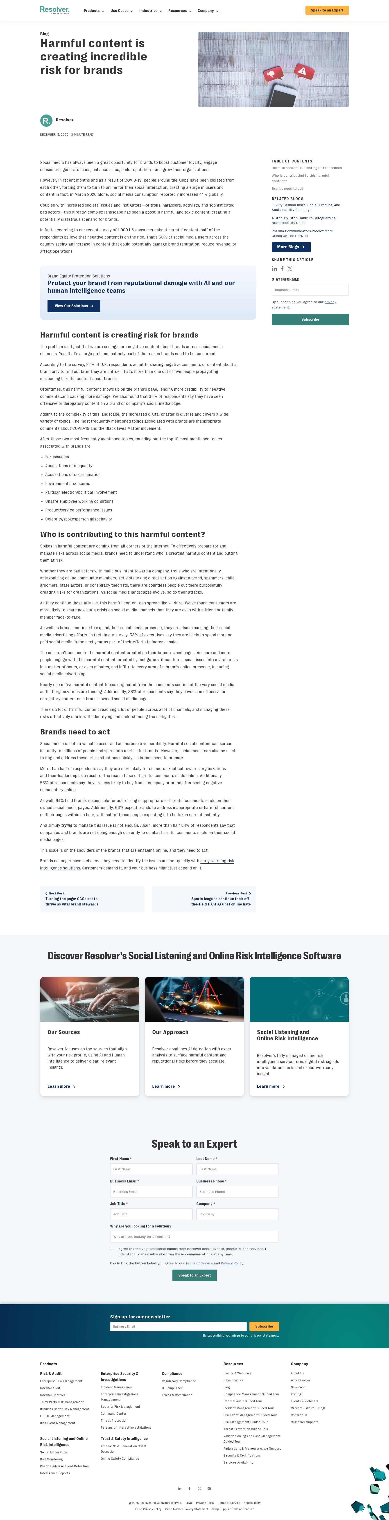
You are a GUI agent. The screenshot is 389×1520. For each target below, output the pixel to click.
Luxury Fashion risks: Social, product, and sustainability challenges (306, 207)
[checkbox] (111, 1248)
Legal (188, 1502)
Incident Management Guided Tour (249, 1408)
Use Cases (120, 11)
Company (206, 11)
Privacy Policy (232, 1263)
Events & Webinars (237, 1373)
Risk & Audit (51, 1373)
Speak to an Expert (327, 10)
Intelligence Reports (55, 1473)
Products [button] (48, 1364)
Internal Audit (50, 1388)
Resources (177, 11)
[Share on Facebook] (282, 268)
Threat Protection (114, 1420)
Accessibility (252, 1502)
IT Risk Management (55, 1416)
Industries (148, 11)
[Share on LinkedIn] (274, 268)
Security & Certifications (242, 1455)
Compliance (172, 1373)
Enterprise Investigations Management (119, 1396)
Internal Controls (52, 1395)
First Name (121, 1159)
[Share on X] (290, 268)
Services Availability (238, 1462)
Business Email (124, 1181)
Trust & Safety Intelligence (124, 1439)
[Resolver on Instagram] (209, 1488)
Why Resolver (300, 1380)
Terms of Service (199, 1263)
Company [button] (299, 1364)
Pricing (296, 1394)
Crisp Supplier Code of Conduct (233, 1509)
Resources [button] (233, 1364)
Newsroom (298, 1387)
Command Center (114, 1413)
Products (92, 11)
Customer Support (304, 1422)
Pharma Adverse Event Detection (64, 1466)
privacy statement (264, 1335)
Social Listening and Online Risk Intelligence (64, 1442)
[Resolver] (54, 10)
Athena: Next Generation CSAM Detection (123, 1448)
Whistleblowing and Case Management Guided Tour (252, 1438)
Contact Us (299, 1415)
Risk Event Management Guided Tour (250, 1415)
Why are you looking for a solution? (140, 1226)
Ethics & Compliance (177, 1395)
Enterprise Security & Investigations (119, 1376)
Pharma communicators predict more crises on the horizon (302, 233)
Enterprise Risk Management (61, 1381)
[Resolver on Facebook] (189, 1488)
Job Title (119, 1204)
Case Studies (233, 1380)
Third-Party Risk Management (62, 1402)
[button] (310, 319)
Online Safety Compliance (120, 1458)
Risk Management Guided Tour (246, 1422)
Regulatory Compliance (179, 1381)
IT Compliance (172, 1388)
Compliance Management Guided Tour (251, 1394)
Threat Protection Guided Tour (246, 1429)
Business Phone (211, 1181)
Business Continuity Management (64, 1409)
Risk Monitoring (51, 1459)
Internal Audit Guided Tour (243, 1401)
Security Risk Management (120, 1406)
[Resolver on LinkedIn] (179, 1488)
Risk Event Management (57, 1423)
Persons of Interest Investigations (126, 1427)
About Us (297, 1373)
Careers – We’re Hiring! (308, 1408)
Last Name (206, 1159)
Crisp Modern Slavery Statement (186, 1509)
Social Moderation (53, 1452)
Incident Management (117, 1387)
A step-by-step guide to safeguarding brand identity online (304, 220)
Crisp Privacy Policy (148, 1509)
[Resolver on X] (199, 1488)
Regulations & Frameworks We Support (252, 1448)
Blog (44, 34)
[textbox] (310, 290)
